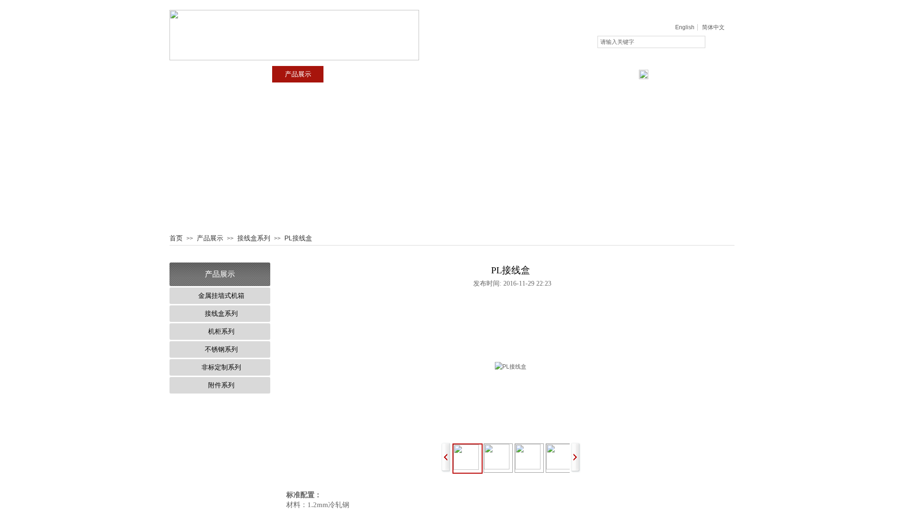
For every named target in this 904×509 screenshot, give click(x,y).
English (684, 27)
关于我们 (247, 74)
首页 (195, 74)
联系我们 (503, 74)
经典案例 (400, 74)
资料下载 (452, 74)
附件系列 (221, 385)
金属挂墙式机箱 (221, 295)
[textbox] (651, 42)
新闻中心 (349, 74)
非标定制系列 (221, 367)
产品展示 (298, 74)
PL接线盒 (298, 238)
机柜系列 (221, 331)
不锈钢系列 (221, 349)
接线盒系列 (253, 238)
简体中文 (713, 27)
